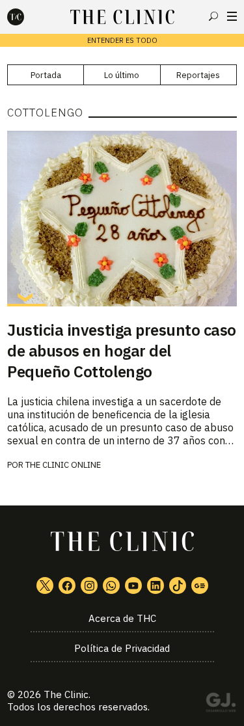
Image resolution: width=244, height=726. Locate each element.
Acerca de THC (122, 618)
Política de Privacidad (122, 648)
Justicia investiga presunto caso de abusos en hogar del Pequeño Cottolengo (121, 350)
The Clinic (66, 694)
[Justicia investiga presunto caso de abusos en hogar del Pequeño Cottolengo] (122, 218)
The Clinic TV (133, 585)
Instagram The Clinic (89, 585)
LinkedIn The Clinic (155, 585)
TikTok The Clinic (177, 585)
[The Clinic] (26, 16)
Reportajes (198, 75)
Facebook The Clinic (67, 585)
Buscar (213, 16)
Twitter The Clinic (44, 585)
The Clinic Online (63, 464)
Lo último (121, 75)
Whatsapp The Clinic (111, 585)
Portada (46, 75)
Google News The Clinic (199, 585)
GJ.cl (220, 704)
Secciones (232, 16)
